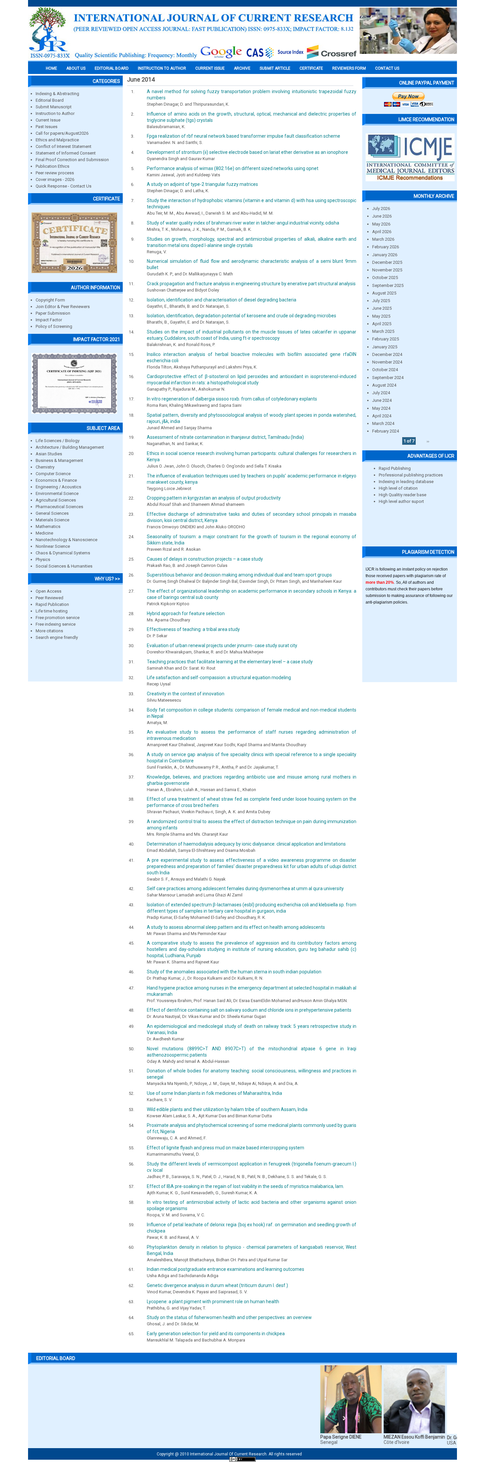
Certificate (311, 68)
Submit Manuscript (54, 106)
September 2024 (388, 377)
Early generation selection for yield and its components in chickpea (216, 1333)
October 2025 (385, 277)
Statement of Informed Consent (66, 153)
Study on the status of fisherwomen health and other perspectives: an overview (229, 1317)
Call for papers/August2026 (62, 133)
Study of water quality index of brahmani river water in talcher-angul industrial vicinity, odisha (243, 223)
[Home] (193, 58)
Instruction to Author (55, 113)
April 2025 (381, 323)
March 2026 (383, 239)
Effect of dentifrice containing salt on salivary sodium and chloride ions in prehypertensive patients (249, 1010)
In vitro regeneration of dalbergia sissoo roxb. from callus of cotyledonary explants (232, 398)
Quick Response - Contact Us (63, 186)
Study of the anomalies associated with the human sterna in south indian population (234, 971)
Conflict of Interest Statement (63, 146)
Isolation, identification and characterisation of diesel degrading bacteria (221, 299)
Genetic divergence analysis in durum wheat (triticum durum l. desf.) (217, 1285)
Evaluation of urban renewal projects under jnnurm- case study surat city (222, 645)
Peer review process (55, 172)
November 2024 (387, 362)
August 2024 (384, 385)
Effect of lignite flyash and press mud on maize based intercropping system (225, 1147)
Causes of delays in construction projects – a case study (205, 559)
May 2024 (381, 408)
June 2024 (382, 400)
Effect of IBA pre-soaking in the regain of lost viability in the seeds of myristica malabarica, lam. (245, 1186)
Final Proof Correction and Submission (72, 159)
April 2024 (381, 415)
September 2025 (388, 285)
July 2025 (381, 300)
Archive (242, 68)
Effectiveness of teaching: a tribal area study (193, 629)
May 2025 (381, 316)
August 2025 (384, 293)
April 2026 (381, 231)
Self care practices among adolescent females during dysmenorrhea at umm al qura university (245, 888)
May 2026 (381, 224)
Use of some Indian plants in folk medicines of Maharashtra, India (214, 1093)
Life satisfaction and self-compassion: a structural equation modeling (219, 677)
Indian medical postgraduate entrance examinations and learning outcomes (225, 1269)
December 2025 (387, 262)
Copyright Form (50, 299)
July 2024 (381, 392)
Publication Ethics (52, 166)
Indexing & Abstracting (57, 93)
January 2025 (384, 346)
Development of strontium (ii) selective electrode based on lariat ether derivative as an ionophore (247, 152)
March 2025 (383, 331)
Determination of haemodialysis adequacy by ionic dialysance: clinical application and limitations (246, 844)
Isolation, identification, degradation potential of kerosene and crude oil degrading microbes (241, 315)
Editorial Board (50, 100)
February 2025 (385, 338)
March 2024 (383, 423)
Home (51, 68)
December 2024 (387, 354)
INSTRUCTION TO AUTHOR (162, 68)
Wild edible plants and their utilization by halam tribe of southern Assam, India (227, 1109)
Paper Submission (53, 313)
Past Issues (46, 126)
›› (428, 440)
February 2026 (385, 246)
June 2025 (382, 308)
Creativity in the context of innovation (185, 693)
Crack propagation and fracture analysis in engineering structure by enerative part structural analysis (251, 283)
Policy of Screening (54, 326)
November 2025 (387, 269)
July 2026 (381, 208)
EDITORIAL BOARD (112, 68)
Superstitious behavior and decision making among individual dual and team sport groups (239, 574)
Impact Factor (49, 319)
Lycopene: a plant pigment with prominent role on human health (213, 1301)
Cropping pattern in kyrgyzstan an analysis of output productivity (214, 498)
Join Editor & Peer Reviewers (63, 306)
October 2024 (385, 369)
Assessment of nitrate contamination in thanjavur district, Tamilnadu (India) (225, 437)
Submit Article (275, 68)
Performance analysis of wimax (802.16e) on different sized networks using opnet (232, 168)
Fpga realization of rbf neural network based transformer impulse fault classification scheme (243, 136)
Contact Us (387, 68)
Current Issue (210, 68)
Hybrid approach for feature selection (186, 613)
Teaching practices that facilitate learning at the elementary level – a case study (230, 661)
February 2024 (385, 431)
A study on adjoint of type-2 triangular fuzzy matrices (202, 184)
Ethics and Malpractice (57, 139)
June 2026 (382, 216)
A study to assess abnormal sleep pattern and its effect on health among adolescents (236, 927)
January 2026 (384, 254)
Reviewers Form (349, 68)
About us (75, 68)
